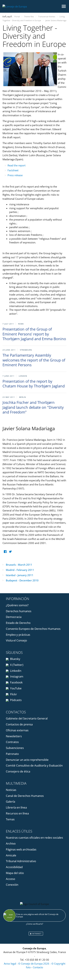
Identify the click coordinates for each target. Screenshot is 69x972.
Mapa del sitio (15, 873)
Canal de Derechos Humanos (25, 796)
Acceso (10, 879)
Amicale (11, 855)
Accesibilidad (14, 867)
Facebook (16, 682)
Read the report (16, 165)
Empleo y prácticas (18, 635)
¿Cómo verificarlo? (34, 923)
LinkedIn (15, 671)
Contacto (38, 967)
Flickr (13, 694)
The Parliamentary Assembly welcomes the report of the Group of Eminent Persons (34, 360)
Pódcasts (15, 700)
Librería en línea (16, 807)
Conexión (12, 885)
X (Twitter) (16, 665)
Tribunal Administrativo (21, 861)
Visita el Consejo (16, 640)
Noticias (11, 790)
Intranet (36, 933)
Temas (10, 819)
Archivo (11, 843)
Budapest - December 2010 (22, 580)
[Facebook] (5, 551)
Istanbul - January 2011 (19, 575)
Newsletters (14, 736)
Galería (10, 801)
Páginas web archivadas (21, 849)
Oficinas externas (17, 730)
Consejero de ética (18, 771)
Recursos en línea (17, 813)
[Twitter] (10, 551)
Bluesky (14, 659)
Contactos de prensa (19, 724)
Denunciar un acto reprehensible (27, 760)
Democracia (13, 617)
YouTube (15, 688)
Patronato (12, 754)
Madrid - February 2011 (20, 570)
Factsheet (13, 170)
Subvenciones (15, 748)
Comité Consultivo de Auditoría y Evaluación (34, 765)
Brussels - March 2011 (19, 564)
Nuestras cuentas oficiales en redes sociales (34, 837)
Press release (15, 175)
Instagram (16, 676)
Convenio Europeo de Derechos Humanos (33, 629)
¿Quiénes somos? (17, 605)
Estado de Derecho (18, 623)
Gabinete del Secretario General (27, 718)
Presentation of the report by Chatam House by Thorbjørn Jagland (34, 384)
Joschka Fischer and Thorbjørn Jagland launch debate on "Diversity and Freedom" (33, 407)
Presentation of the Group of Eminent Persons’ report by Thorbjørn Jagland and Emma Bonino (34, 333)
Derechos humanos (18, 611)
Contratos (12, 742)
